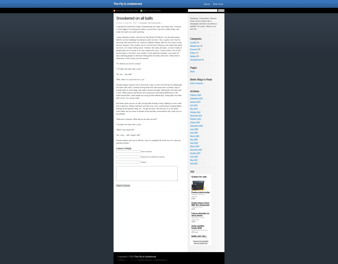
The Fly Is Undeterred (128, 4)
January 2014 (195, 102)
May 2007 (194, 160)
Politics (193, 53)
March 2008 (194, 146)
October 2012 (195, 112)
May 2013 (194, 109)
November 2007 (196, 150)
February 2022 (195, 95)
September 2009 (196, 126)
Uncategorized (195, 60)
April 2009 (194, 133)
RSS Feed (218, 4)
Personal (193, 49)
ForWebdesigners (160, 260)
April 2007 (194, 163)
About (207, 4)
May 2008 (194, 139)
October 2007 (195, 153)
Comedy (143, 23)
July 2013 (194, 105)
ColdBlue (121, 260)
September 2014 (196, 98)
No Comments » (155, 23)
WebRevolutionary (145, 260)
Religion (193, 56)
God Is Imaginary (196, 83)
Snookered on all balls (134, 18)
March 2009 (194, 136)
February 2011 (195, 119)
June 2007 (194, 157)
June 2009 (194, 129)
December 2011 (196, 116)
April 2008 (194, 143)
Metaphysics (195, 46)
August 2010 (195, 122)
